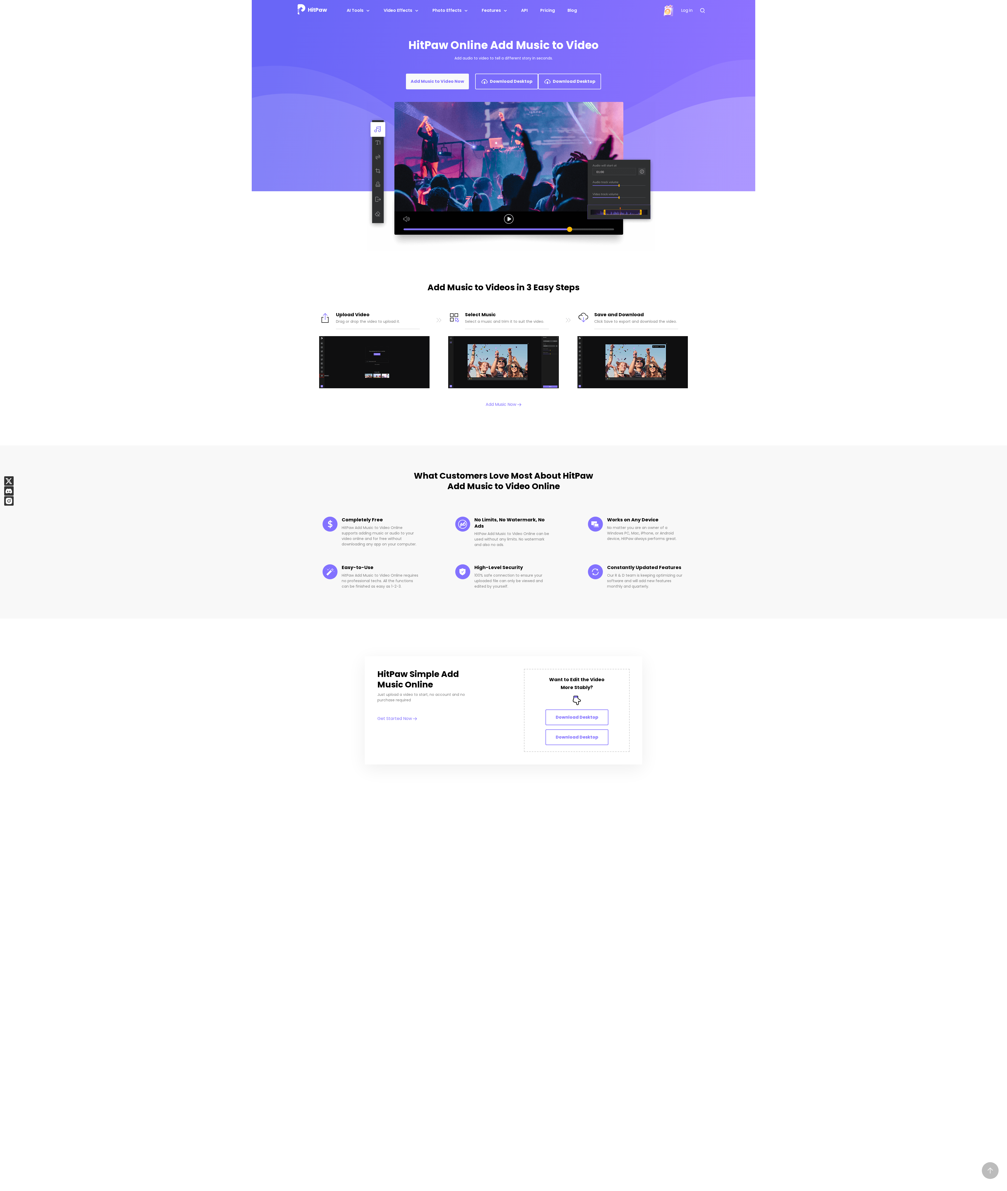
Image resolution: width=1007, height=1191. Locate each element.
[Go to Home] (312, 10)
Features (491, 10)
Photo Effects (447, 10)
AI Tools (355, 10)
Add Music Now (501, 404)
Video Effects (398, 10)
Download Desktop (577, 717)
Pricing (547, 10)
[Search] (704, 10)
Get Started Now (395, 718)
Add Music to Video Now (437, 81)
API (524, 10)
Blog (572, 10)
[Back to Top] (990, 1170)
